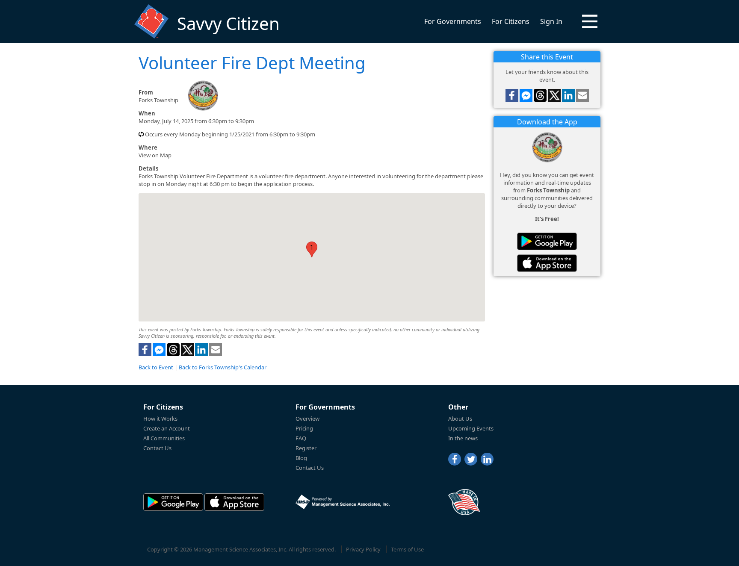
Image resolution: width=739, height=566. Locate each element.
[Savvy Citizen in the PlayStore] (547, 241)
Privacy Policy (363, 549)
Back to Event (156, 367)
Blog (301, 458)
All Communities (164, 438)
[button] (589, 21)
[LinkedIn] (487, 459)
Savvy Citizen (228, 23)
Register (306, 448)
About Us (460, 418)
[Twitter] (470, 459)
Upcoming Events (471, 428)
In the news (463, 438)
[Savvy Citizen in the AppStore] (547, 263)
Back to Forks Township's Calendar (222, 367)
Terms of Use (407, 549)
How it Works (160, 418)
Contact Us (157, 448)
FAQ (301, 438)
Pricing (304, 428)
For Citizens (510, 21)
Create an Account (166, 428)
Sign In (551, 21)
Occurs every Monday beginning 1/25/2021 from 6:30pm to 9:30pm (230, 134)
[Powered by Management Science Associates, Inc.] (343, 502)
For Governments (452, 21)
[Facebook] (454, 459)
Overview (307, 418)
